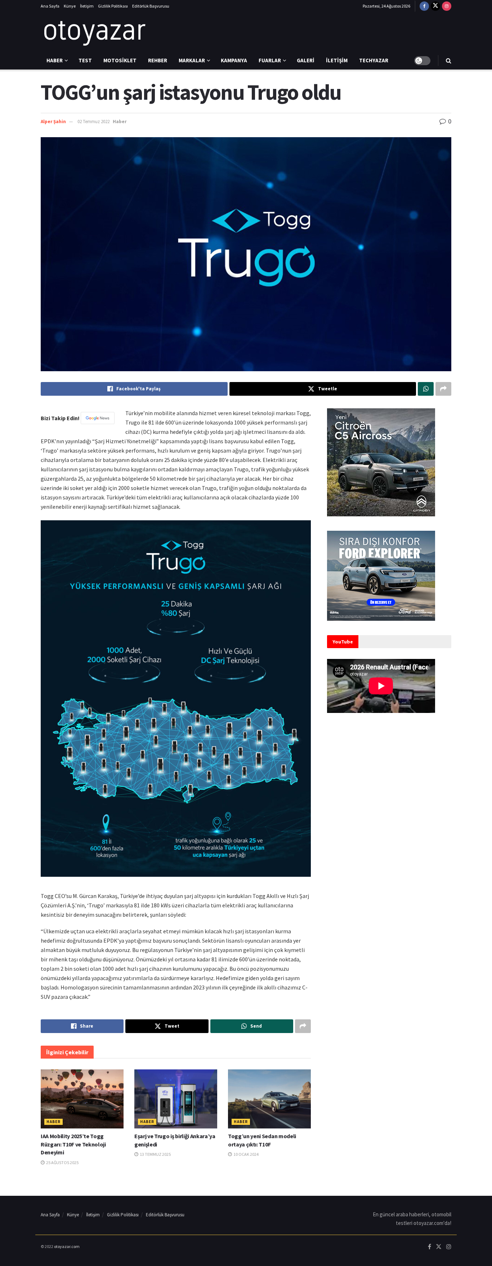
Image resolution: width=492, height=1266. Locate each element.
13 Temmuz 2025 (155, 1154)
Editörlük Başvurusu (150, 6)
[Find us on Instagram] (446, 6)
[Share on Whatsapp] (426, 389)
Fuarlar (270, 60)
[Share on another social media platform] (443, 389)
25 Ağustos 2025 (62, 1162)
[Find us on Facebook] (424, 6)
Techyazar (373, 60)
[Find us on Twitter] (435, 6)
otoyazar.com (67, 1246)
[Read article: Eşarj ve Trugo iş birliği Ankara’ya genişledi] (175, 1098)
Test (85, 60)
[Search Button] (448, 60)
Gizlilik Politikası (113, 6)
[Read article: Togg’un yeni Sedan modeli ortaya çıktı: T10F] (269, 1098)
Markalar (192, 60)
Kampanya (234, 60)
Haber (54, 60)
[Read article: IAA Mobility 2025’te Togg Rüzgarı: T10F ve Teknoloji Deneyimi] (82, 1098)
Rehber (157, 60)
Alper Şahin (53, 121)
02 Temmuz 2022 (93, 121)
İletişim (87, 6)
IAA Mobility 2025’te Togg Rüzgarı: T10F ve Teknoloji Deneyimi (73, 1144)
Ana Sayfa (50, 6)
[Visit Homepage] (95, 32)
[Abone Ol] (98, 418)
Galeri (305, 60)
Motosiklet (120, 60)
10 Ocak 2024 (246, 1154)
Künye (70, 6)
